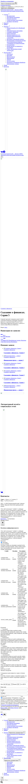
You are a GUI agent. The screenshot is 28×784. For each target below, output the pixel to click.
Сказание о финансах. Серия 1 (14, 382)
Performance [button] (4, 636)
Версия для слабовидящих (7, 8)
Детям (5, 65)
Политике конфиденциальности (10, 705)
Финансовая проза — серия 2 (13, 360)
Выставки (9, 55)
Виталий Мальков (5, 336)
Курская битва (10, 44)
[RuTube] (6, 152)
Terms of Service (14, 707)
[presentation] (15, 348)
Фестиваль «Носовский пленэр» (15, 39)
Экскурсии (10, 54)
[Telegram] (4, 152)
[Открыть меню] (2, 157)
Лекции (9, 59)
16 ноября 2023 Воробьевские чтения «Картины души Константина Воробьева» (13, 340)
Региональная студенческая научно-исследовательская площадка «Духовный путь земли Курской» (16, 42)
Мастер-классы (11, 56)
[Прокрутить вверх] (2, 715)
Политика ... (4, 518)
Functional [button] (3, 627)
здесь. (5, 327)
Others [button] (2, 662)
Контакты (6, 66)
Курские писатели (11, 18)
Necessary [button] (3, 541)
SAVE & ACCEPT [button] (5, 669)
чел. (12, 696)
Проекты (6, 732)
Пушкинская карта (6, 5)
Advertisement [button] (4, 653)
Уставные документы (12, 21)
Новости (6, 23)
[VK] (2, 152)
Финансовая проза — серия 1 (13, 390)
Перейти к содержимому (7, 1)
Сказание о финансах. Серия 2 (14, 367)
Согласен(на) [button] (11, 518)
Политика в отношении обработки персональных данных (16, 63)
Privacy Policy (4, 707)
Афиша (6, 24)
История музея (11, 16)
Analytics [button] (3, 644)
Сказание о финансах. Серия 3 (14, 375)
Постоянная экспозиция (13, 17)
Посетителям (7, 758)
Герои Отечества (11, 33)
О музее (6, 720)
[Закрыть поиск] (2, 778)
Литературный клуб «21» (13, 35)
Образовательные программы (15, 30)
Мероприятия (10, 58)
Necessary (5, 542)
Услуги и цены (11, 61)
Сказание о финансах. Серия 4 (14, 353)
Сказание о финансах (12, 32)
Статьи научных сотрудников (14, 20)
